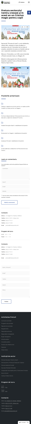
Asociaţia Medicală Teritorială (8, 368)
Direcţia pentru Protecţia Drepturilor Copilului (12, 362)
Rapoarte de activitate (7, 326)
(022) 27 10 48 (9, 223)
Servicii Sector (4, 373)
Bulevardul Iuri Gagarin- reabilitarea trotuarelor (14, 133)
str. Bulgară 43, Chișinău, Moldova (14, 215)
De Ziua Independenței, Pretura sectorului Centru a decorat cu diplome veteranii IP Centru (15, 116)
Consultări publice (5, 342)
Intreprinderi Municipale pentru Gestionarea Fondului (14, 370)
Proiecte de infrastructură (7, 344)
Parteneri (3, 347)
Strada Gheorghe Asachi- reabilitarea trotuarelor (14, 125)
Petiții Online (4, 350)
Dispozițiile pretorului (6, 331)
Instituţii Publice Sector (7, 375)
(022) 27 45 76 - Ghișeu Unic (12, 218)
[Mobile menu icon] (29, 2)
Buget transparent (6, 336)
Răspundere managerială (7, 334)
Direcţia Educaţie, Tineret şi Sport (9, 360)
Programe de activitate (7, 323)
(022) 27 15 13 (9, 220)
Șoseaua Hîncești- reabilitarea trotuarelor (12, 141)
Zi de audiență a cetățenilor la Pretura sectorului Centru (14, 149)
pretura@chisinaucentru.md (12, 225)
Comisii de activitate (6, 320)
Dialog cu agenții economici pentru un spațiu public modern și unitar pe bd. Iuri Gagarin (15, 107)
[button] (29, 12)
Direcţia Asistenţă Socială (7, 365)
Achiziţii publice (5, 339)
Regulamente (4, 328)
